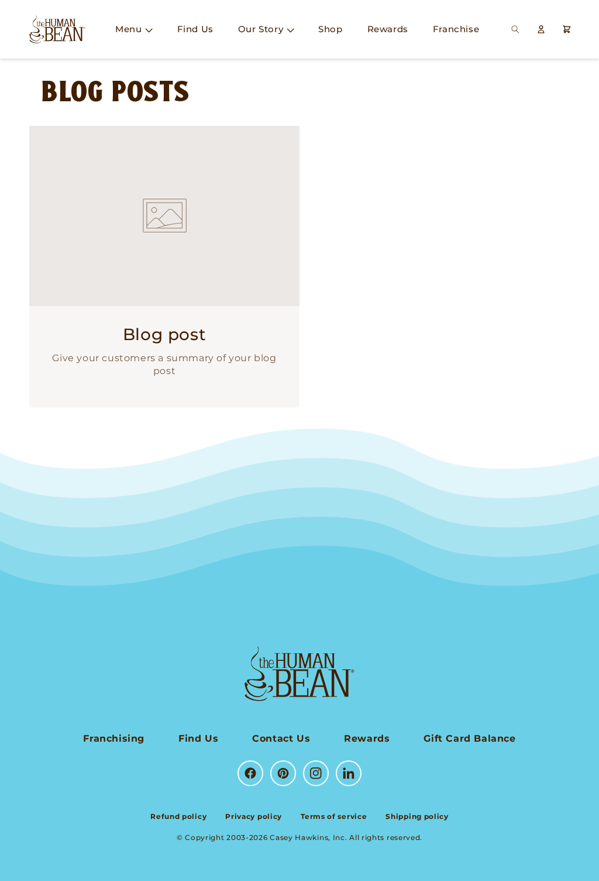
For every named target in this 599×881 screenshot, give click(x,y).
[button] (133, 29)
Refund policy (178, 816)
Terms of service (334, 816)
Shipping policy (417, 816)
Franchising (113, 738)
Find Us (198, 738)
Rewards (367, 738)
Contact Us (281, 738)
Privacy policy (253, 816)
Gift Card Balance (469, 738)
